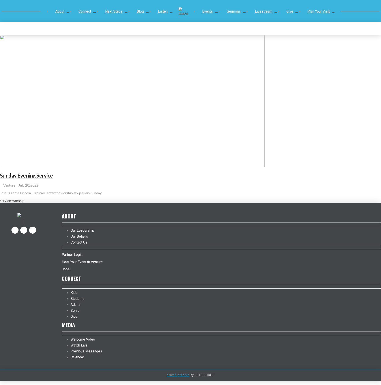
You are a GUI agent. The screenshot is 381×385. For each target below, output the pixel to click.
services (6, 200)
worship (18, 200)
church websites (178, 375)
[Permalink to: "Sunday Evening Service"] (132, 166)
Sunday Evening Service (26, 175)
